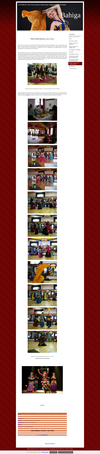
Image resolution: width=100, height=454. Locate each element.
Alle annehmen (53, 452)
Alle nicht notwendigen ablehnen (65, 452)
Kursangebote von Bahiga (75, 49)
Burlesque (71, 52)
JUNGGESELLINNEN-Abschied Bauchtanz (74, 60)
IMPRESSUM (72, 66)
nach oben (42, 405)
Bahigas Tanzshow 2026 (74, 36)
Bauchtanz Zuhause (73, 41)
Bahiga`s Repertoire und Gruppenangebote (75, 63)
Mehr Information (44, 452)
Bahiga (28, 95)
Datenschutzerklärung (50, 443)
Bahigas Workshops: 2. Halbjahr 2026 (75, 47)
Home (70, 38)
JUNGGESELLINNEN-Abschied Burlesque (75, 57)
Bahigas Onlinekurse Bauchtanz (75, 44)
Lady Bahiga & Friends (75, 54)
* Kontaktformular (72, 68)
